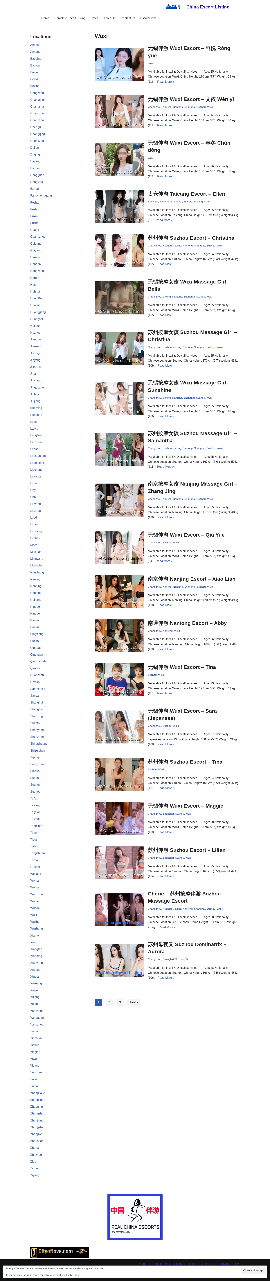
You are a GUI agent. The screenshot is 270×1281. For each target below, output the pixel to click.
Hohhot (35, 291)
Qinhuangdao (39, 661)
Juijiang (35, 401)
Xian (33, 942)
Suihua (35, 771)
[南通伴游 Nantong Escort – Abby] (119, 635)
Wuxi (33, 914)
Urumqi (35, 867)
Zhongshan (37, 1127)
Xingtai (34, 976)
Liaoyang (36, 469)
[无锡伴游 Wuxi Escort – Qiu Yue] (119, 547)
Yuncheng (37, 1072)
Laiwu (34, 428)
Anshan (35, 44)
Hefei (33, 284)
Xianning (36, 956)
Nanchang (37, 572)
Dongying (36, 181)
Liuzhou (35, 510)
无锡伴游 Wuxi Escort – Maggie (185, 806)
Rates (94, 18)
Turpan (34, 860)
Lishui (34, 497)
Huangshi (36, 319)
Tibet (33, 839)
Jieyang (35, 360)
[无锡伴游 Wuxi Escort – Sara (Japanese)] (119, 726)
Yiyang (34, 1065)
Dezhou (35, 168)
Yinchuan (36, 1038)
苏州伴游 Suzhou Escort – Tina (185, 762)
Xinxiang (36, 983)
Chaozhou (37, 120)
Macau (34, 545)
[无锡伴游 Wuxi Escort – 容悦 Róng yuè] (119, 64)
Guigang (36, 243)
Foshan (35, 202)
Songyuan (37, 764)
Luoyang (36, 531)
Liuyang (35, 503)
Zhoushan (37, 1140)
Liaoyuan (36, 476)
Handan (35, 264)
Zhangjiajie (37, 1093)
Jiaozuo (35, 346)
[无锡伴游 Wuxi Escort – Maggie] (119, 818)
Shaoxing (36, 716)
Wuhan (35, 908)
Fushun (35, 209)
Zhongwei (36, 1134)
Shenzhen (37, 736)
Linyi (33, 490)
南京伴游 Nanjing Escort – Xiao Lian (191, 579)
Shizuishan (37, 750)
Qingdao (36, 647)
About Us (109, 18)
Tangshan (36, 825)
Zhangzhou (37, 1099)
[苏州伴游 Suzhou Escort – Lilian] (119, 862)
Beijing (34, 72)
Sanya (34, 695)
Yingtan (35, 1052)
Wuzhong (36, 928)
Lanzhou (36, 442)
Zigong (34, 1168)
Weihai (34, 880)
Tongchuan (37, 853)
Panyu (34, 627)
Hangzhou (37, 270)
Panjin (34, 620)
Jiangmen (36, 339)
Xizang (34, 997)
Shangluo (36, 709)
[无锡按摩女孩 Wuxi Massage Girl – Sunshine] (119, 398)
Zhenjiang (37, 1120)
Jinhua (34, 394)
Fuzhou (35, 223)
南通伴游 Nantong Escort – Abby (187, 623)
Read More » (165, 81)
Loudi (34, 517)
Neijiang (35, 599)
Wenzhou (36, 894)
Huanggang (38, 312)
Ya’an (34, 1003)
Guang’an (36, 229)
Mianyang (36, 558)
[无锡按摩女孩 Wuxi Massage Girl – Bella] (119, 297)
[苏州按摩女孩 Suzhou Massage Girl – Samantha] (119, 449)
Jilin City (36, 366)
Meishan (36, 551)
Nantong (36, 592)
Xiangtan (36, 949)
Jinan (33, 373)
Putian (34, 641)
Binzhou (35, 86)
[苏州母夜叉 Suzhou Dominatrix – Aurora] (119, 960)
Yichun (34, 1045)
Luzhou (35, 538)
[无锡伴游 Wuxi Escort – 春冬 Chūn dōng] (119, 159)
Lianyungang (38, 455)
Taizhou (35, 818)
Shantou (35, 723)
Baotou (35, 65)
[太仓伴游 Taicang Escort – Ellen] (119, 206)
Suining (35, 777)
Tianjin (34, 832)
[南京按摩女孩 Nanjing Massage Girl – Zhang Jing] (119, 500)
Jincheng (36, 380)
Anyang (35, 51)
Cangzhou (37, 92)
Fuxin (34, 216)
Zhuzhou (36, 1154)
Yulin (33, 1079)
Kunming (36, 408)
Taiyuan (35, 812)
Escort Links (148, 18)
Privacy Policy (229, 1263)
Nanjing (35, 579)
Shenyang (37, 730)
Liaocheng (37, 462)
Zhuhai (34, 1147)
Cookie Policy (73, 1275)
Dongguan (37, 175)
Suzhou (35, 791)
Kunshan (36, 414)
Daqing (35, 154)
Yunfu (34, 1086)
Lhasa (34, 449)
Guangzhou (38, 236)
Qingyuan (36, 654)
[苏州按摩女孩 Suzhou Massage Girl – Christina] (119, 348)
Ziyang (34, 1175)
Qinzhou (35, 668)
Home (45, 18)
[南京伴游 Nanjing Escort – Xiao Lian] (119, 591)
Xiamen (35, 935)
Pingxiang (37, 634)
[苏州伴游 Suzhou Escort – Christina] (119, 250)
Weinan (35, 887)
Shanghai (36, 702)
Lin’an (34, 483)
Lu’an (34, 524)
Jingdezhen (38, 387)
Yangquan (37, 1017)
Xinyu (34, 990)
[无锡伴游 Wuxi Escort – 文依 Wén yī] (119, 111)
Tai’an (34, 798)
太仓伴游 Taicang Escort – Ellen (186, 194)
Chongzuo (37, 140)
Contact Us (128, 18)
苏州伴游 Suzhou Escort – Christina (191, 238)
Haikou (35, 257)
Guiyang (35, 250)
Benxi (34, 79)
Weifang (35, 873)
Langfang (36, 435)
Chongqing (37, 134)
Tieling (34, 846)
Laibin (34, 421)
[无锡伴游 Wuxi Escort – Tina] (119, 679)
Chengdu (36, 127)
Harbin (34, 277)
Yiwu (33, 1058)
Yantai (34, 1031)
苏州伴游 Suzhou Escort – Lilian (187, 850)
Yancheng (37, 1010)
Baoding (35, 58)
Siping (34, 757)
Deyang (35, 161)
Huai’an (35, 305)
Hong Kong (37, 298)
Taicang (35, 805)
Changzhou (38, 113)
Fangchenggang (41, 195)
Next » (134, 1002)
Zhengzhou (37, 1113)
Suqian (35, 784)
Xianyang (36, 962)
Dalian (34, 147)
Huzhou (35, 332)
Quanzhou (37, 675)
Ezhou (34, 188)
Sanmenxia (37, 688)
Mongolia (36, 565)
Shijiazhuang (39, 743)
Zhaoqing (36, 1106)
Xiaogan (35, 969)
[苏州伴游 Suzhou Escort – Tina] (119, 774)
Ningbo (35, 606)
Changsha (37, 106)
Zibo (33, 1161)
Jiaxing (35, 353)
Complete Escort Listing (69, 18)
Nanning (36, 586)
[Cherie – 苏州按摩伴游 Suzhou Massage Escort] (119, 909)
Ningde (35, 613)
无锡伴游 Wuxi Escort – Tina (182, 667)
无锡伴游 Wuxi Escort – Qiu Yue (186, 535)
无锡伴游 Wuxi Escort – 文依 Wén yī (191, 99)
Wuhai (34, 901)
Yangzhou (37, 1024)
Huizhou (35, 325)
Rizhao (35, 682)
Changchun (38, 99)
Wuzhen (35, 921)
